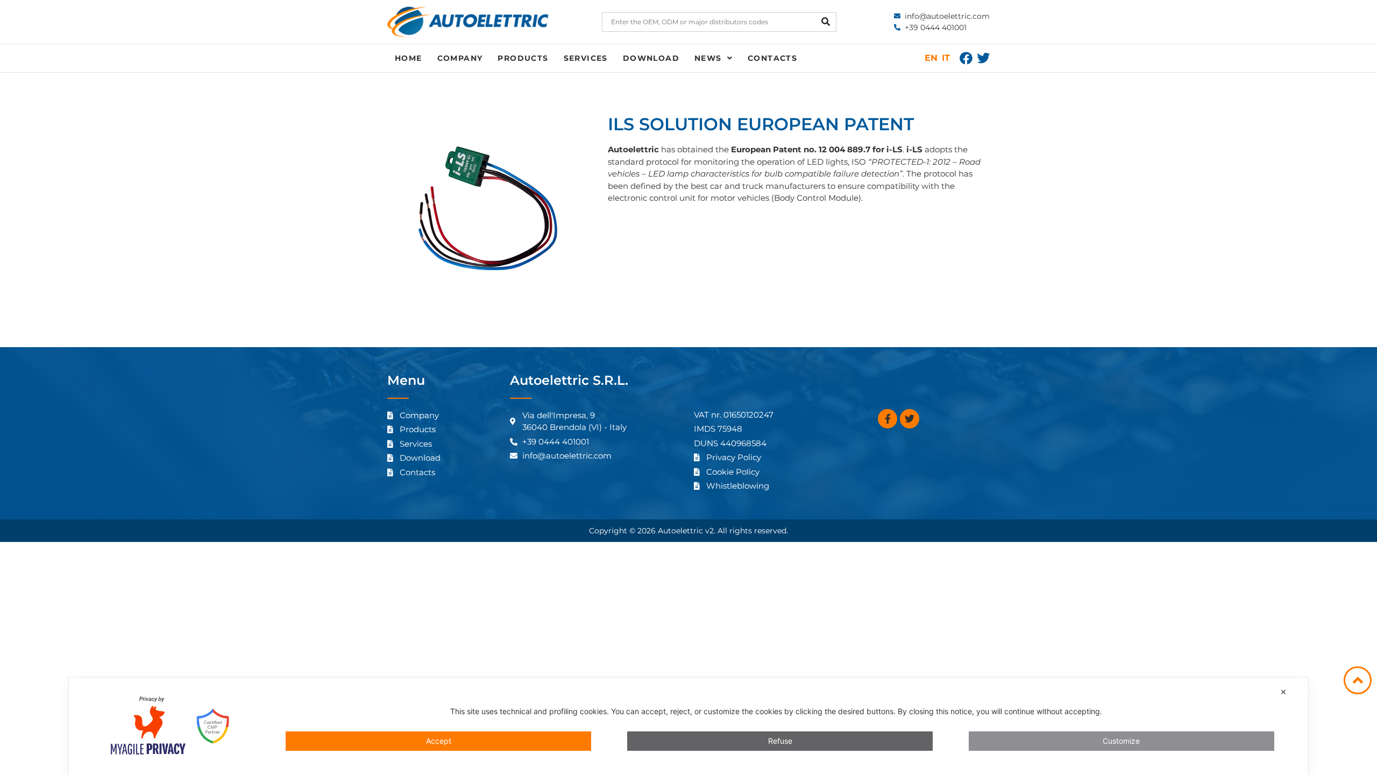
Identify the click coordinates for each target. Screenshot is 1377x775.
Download (651, 58)
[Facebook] (966, 58)
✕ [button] (1283, 691)
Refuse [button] (780, 740)
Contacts (772, 58)
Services (586, 58)
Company (460, 58)
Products (523, 58)
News (708, 58)
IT (946, 58)
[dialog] (688, 726)
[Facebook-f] (887, 418)
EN (931, 58)
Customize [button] (1121, 740)
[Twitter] (983, 58)
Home (408, 58)
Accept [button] (438, 740)
